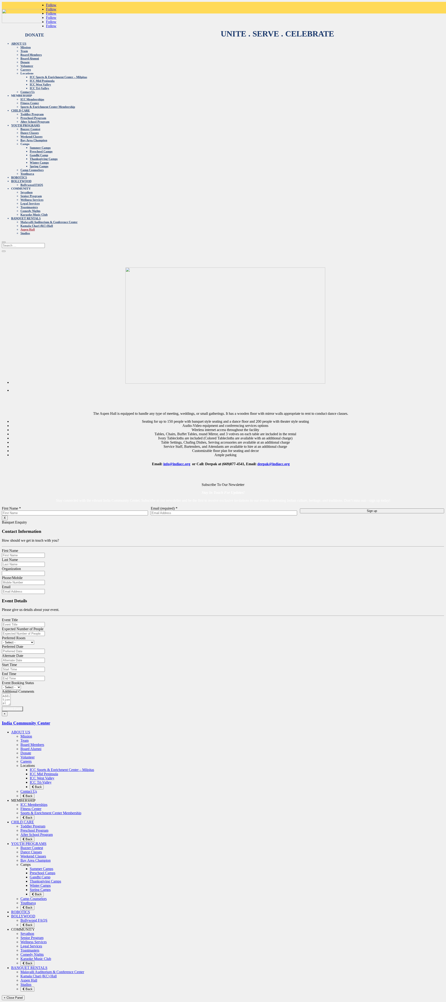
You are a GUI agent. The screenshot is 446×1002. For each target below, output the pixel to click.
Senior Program (31, 196)
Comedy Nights (30, 211)
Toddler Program (32, 114)
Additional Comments (18, 691)
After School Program (34, 121)
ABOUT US (18, 43)
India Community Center (26, 723)
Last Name (10, 560)
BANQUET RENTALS (26, 218)
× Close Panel (13, 997)
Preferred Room (13, 638)
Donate (25, 62)
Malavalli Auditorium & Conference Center (49, 222)
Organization (11, 569)
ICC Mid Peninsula (42, 80)
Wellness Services (31, 199)
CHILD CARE (20, 110)
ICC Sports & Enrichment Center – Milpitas (58, 77)
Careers (25, 69)
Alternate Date (12, 656)
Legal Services (30, 203)
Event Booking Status (18, 683)
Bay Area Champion (33, 140)
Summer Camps (40, 147)
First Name (11, 508)
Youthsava (27, 173)
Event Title (10, 620)
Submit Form (12, 709)
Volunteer (26, 66)
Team (24, 51)
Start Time (9, 665)
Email (6, 587)
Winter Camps (39, 162)
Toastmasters (29, 207)
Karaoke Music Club (34, 214)
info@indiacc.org (176, 464)
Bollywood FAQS (31, 185)
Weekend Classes (31, 136)
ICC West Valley (40, 84)
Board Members (31, 54)
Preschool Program (33, 118)
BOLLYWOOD (21, 181)
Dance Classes (29, 133)
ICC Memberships (32, 99)
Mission (25, 47)
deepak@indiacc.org (273, 464)
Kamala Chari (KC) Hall (36, 225)
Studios (25, 233)
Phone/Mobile (12, 578)
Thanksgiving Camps (44, 159)
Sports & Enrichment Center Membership (47, 107)
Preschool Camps (41, 151)
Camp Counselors (32, 170)
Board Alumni (29, 58)
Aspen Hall (27, 229)
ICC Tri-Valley (39, 88)
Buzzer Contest (30, 129)
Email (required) (164, 508)
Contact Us (27, 92)
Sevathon (26, 192)
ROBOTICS (19, 177)
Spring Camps (39, 166)
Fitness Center (29, 103)
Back (38, 787)
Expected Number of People (22, 629)
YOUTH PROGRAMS (25, 125)
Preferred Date (12, 647)
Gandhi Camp (39, 155)
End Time (9, 674)
